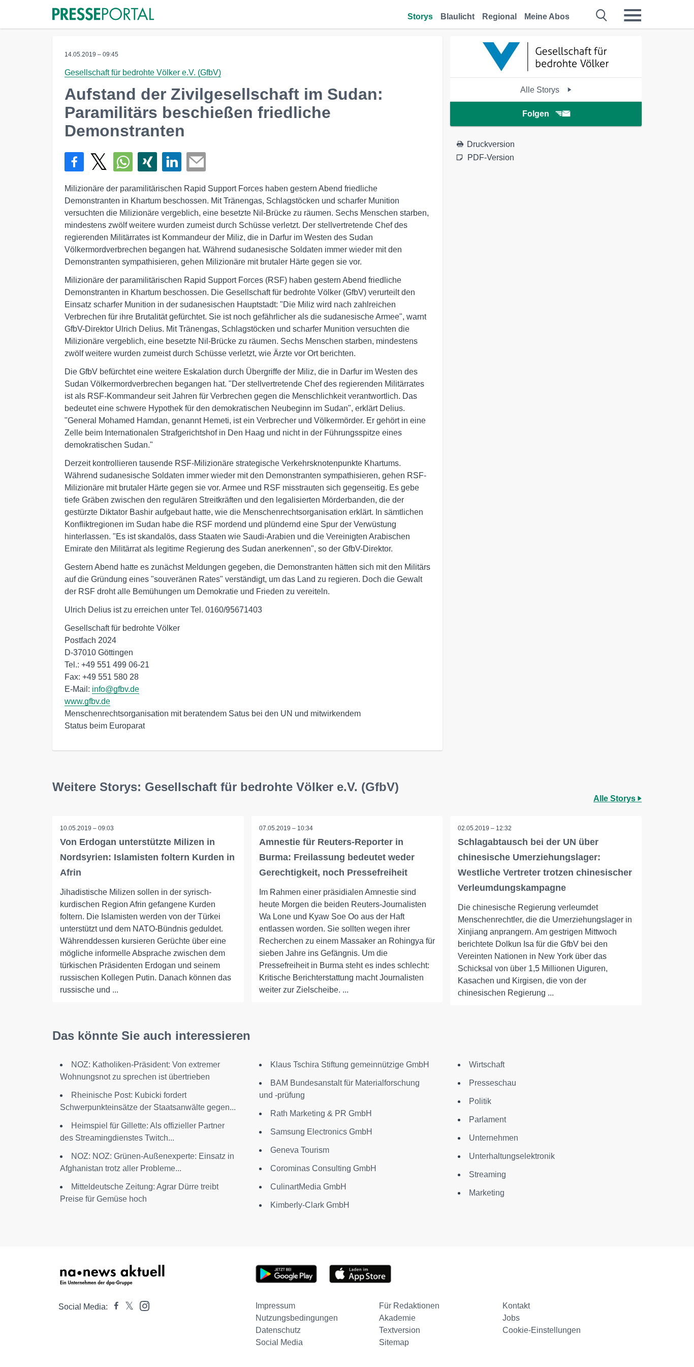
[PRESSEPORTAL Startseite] (103, 15)
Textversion (399, 1330)
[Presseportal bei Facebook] (113, 1306)
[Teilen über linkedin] (171, 161)
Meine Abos (547, 16)
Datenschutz (278, 1330)
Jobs (511, 1318)
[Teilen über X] (98, 161)
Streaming (487, 1174)
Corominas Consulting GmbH (323, 1168)
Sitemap (394, 1342)
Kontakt (516, 1305)
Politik (480, 1101)
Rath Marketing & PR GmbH (321, 1113)
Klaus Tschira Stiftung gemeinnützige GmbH (349, 1064)
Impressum (275, 1305)
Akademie (397, 1318)
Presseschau (492, 1083)
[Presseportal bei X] (126, 1306)
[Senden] (196, 161)
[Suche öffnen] (601, 15)
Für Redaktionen (409, 1305)
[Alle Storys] (546, 68)
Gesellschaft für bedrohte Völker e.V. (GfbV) (143, 72)
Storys (420, 16)
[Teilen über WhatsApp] (123, 161)
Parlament (487, 1119)
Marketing (486, 1192)
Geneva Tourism (299, 1150)
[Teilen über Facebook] (74, 161)
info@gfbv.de (115, 689)
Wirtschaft (486, 1064)
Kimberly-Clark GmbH (310, 1205)
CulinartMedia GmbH (308, 1186)
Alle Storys (540, 89)
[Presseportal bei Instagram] (141, 1305)
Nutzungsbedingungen (297, 1318)
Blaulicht (457, 16)
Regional (499, 16)
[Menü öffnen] (632, 15)
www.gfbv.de (87, 701)
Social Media (279, 1342)
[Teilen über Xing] (147, 161)
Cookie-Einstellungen (541, 1330)
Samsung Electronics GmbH (321, 1131)
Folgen (535, 113)
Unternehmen (493, 1137)
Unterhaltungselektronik (512, 1156)
